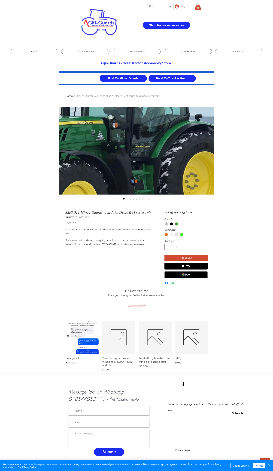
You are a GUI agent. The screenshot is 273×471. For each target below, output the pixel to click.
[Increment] (177, 247)
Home (69, 95)
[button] (198, 6)
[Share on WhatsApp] (172, 283)
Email (170, 410)
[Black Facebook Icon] (183, 384)
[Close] (269, 465)
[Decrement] (167, 247)
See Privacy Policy (27, 467)
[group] (137, 346)
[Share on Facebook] (166, 283)
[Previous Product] (61, 337)
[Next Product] (212, 337)
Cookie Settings (241, 465)
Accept (259, 465)
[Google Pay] (186, 274)
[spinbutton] (172, 247)
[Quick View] (82, 337)
